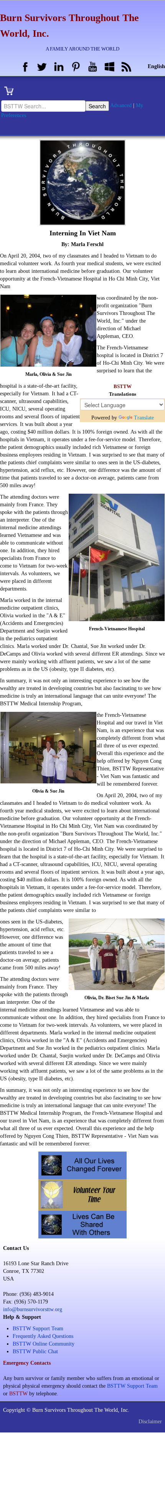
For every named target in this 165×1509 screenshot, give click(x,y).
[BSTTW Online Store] (11, 90)
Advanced (121, 105)
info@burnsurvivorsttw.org (32, 1309)
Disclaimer (150, 1421)
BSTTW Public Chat (35, 1351)
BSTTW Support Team (38, 1328)
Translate (144, 418)
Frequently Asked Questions (43, 1336)
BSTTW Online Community (43, 1344)
